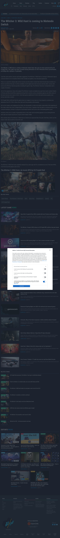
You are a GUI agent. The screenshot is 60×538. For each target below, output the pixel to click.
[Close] (50, 250)
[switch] (44, 269)
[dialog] (30, 269)
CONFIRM (21, 286)
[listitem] (30, 266)
